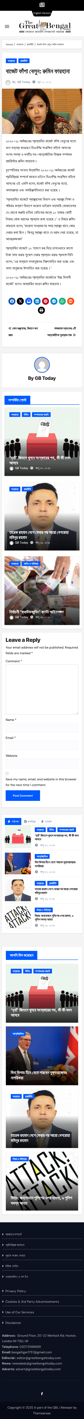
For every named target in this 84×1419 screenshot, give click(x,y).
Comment (14, 661)
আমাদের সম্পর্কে (13, 1234)
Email (11, 738)
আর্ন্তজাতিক (42, 856)
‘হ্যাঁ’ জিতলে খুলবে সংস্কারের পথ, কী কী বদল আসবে (57, 837)
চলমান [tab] (48, 822)
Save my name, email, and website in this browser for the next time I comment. (41, 782)
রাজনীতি (24, 61)
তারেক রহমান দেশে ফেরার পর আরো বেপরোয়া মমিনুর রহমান (56, 891)
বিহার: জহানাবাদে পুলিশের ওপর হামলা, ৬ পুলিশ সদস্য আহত (54, 917)
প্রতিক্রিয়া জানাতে (14, 1245)
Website (11, 756)
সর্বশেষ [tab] (15, 822)
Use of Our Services (19, 1312)
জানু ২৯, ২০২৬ (43, 543)
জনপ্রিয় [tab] (32, 822)
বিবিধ (26, 414)
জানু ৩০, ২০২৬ (43, 468)
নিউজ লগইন (11, 1266)
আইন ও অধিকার (31, 563)
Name (11, 720)
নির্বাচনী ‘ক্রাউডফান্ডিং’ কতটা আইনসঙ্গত (36, 611)
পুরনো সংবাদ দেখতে (15, 1255)
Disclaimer (13, 1323)
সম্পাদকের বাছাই (41, 414)
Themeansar (42, 1413)
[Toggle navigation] (7, 26)
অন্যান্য (11, 61)
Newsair (66, 1407)
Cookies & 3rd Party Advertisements (32, 1302)
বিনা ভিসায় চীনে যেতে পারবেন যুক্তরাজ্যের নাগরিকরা (55, 864)
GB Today (23, 82)
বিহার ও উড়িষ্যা (44, 910)
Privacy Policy (15, 1291)
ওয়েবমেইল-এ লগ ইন (16, 1277)
